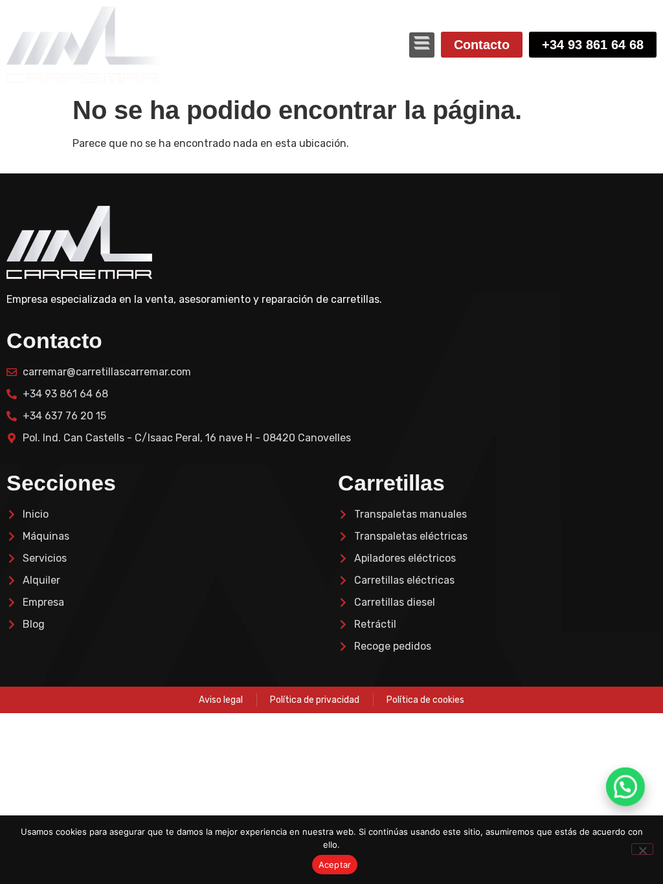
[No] (642, 849)
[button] (421, 45)
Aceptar (335, 864)
